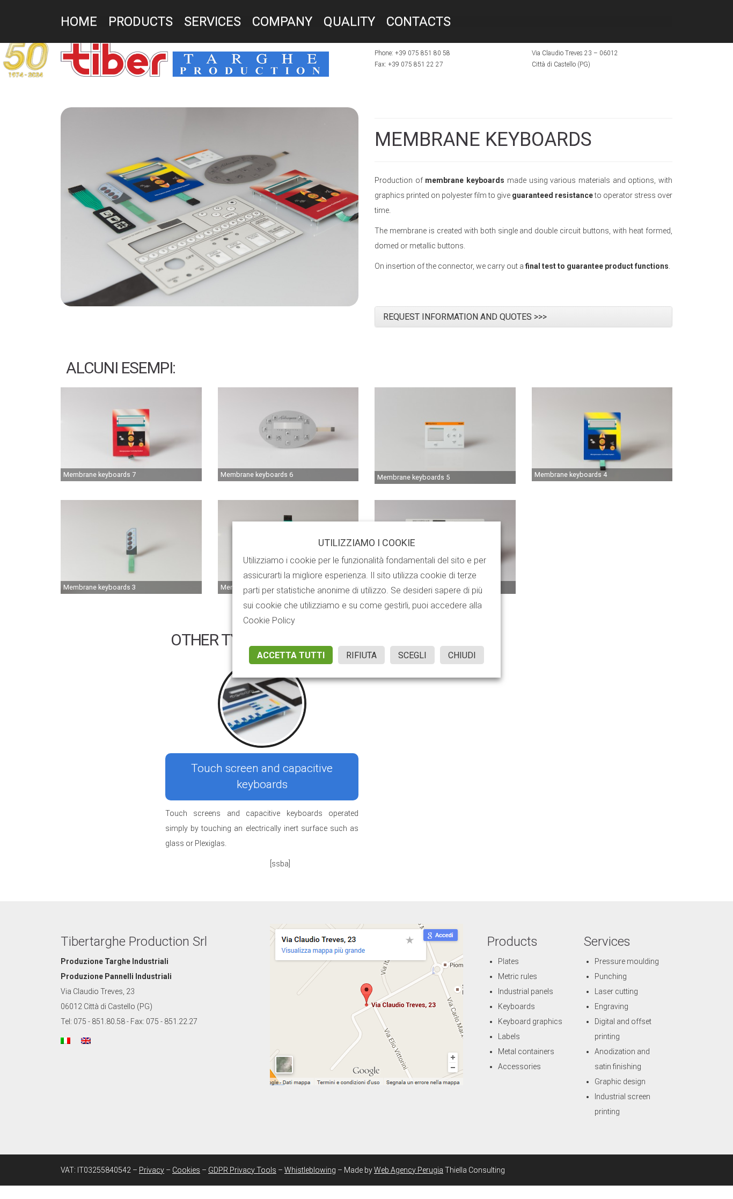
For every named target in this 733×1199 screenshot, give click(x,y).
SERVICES (192, 21)
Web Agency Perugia (408, 1170)
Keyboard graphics (530, 1021)
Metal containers (526, 1051)
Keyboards (516, 1006)
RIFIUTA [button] (361, 655)
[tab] (523, 317)
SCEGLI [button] (412, 655)
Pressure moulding (627, 961)
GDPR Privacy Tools (242, 1170)
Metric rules (517, 976)
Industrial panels (525, 991)
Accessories (519, 1066)
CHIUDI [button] (462, 655)
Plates (508, 961)
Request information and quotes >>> (465, 317)
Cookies (186, 1170)
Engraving (611, 1006)
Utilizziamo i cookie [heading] (366, 543)
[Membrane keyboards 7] (131, 434)
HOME (76, 21)
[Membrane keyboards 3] (131, 546)
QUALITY (312, 21)
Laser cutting (616, 991)
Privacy (151, 1170)
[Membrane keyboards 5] (445, 435)
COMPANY (254, 21)
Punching (611, 976)
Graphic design (620, 1081)
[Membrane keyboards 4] (602, 434)
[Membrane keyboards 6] (288, 434)
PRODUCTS (129, 21)
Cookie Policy (269, 620)
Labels (509, 1036)
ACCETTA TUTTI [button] (291, 655)
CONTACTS (371, 21)
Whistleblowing (310, 1170)
